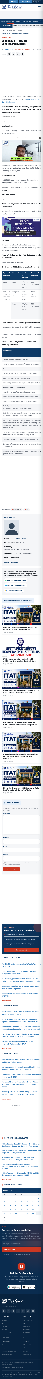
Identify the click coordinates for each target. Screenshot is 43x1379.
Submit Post (26, 2)
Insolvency (26, 1330)
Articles (19, 30)
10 (4, 1206)
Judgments (5, 1348)
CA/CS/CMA (27, 1333)
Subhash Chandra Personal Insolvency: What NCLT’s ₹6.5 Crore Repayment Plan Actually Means (20, 1084)
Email (5, 846)
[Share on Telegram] (22, 54)
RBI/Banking (26, 1327)
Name (6, 838)
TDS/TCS (4, 1330)
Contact (25, 1351)
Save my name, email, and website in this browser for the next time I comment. (21, 863)
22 (33, 1210)
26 (16, 1213)
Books (14, 2)
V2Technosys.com (7, 1364)
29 (33, 1213)
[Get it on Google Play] (14, 1287)
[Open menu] (39, 7)
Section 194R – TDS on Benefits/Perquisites (14, 42)
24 (4, 1213)
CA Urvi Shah (9, 50)
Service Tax (27, 21)
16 (38, 1206)
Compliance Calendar (9, 1351)
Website (6, 855)
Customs (4, 1327)
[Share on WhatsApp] (18, 54)
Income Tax (10, 21)
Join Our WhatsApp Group (16, 580)
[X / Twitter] (8, 1311)
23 (38, 1210)
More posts (6, 1001)
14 (27, 1206)
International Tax (7, 1333)
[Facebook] (4, 1311)
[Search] (40, 21)
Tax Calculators (7, 1354)
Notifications (6, 1342)
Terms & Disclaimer (17, 1367)
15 (33, 1206)
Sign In (37, 2)
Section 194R (17, 510)
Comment (7, 814)
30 (38, 1213)
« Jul (3, 1221)
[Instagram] (23, 1311)
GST (3, 1323)
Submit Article (27, 1345)
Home (3, 21)
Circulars (4, 1345)
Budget (18, 21)
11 (10, 1206)
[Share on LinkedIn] (13, 54)
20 (21, 1210)
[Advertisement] (17, 79)
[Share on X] (9, 54)
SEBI (24, 1323)
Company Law (27, 1320)
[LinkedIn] (18, 1311)
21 (27, 1210)
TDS (27, 510)
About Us (26, 1342)
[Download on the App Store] (29, 1287)
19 (15, 1210)
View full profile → (11, 562)
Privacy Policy (6, 1367)
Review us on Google (15, 590)
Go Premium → (21, 950)
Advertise (26, 1348)
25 (10, 1213)
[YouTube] (13, 1311)
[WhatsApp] (28, 1311)
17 (4, 1210)
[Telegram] (33, 1311)
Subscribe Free (9, 1250)
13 (21, 1206)
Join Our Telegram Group (16, 585)
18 (10, 1210)
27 (21, 1213)
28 (27, 1213)
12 (15, 1206)
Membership (27, 1354)
